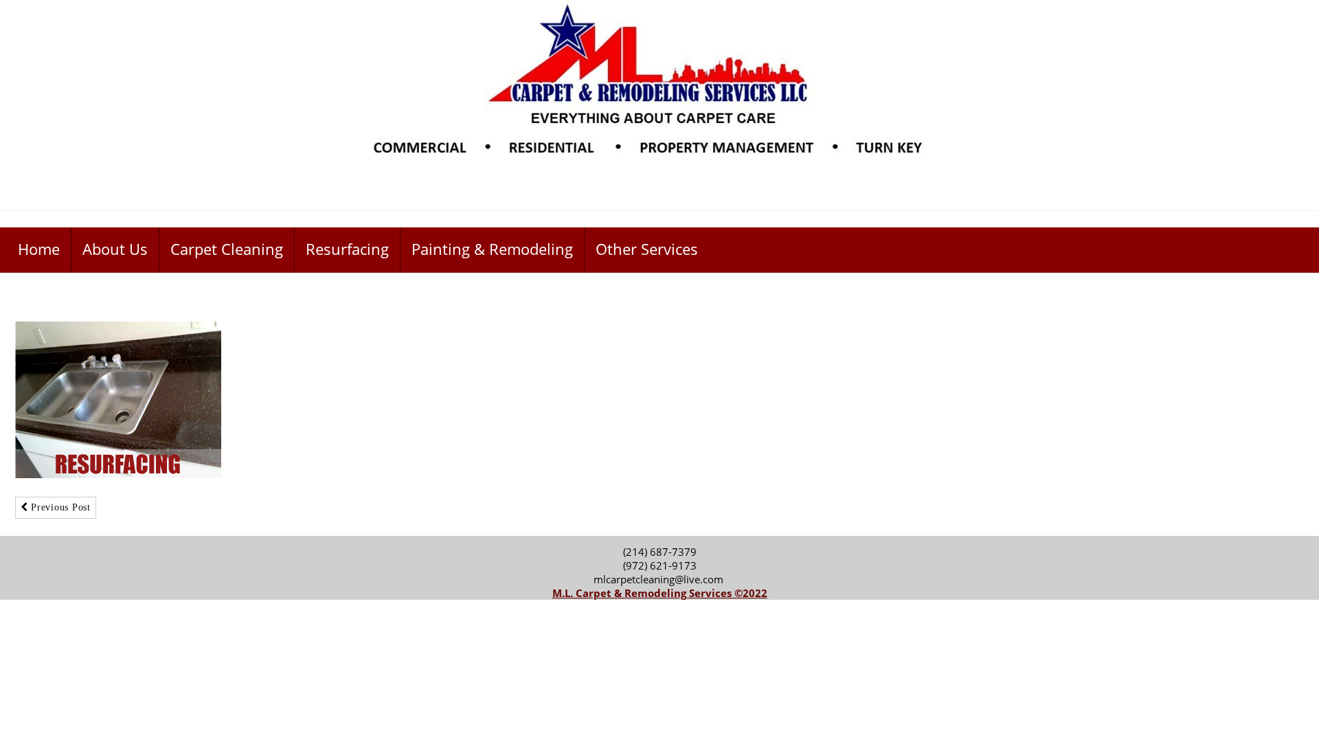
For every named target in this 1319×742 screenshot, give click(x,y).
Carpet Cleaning (226, 248)
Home (39, 248)
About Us (115, 248)
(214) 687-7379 (660, 552)
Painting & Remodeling (492, 248)
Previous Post (59, 507)
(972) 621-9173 (660, 565)
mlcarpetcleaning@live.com (660, 579)
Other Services (647, 248)
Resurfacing (347, 248)
